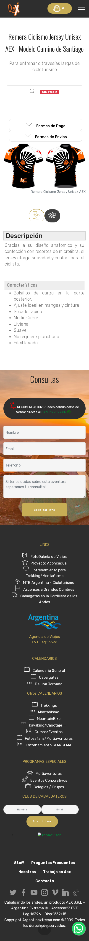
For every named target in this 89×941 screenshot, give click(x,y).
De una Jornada (48, 684)
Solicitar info (44, 509)
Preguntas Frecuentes (53, 863)
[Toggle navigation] (81, 7)
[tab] (45, 124)
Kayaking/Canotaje (45, 725)
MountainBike (48, 719)
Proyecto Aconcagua (49, 563)
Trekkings (48, 705)
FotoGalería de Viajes (49, 556)
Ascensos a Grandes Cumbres (48, 589)
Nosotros (27, 872)
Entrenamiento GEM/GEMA (48, 745)
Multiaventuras (49, 773)
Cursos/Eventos (49, 732)
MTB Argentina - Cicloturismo (48, 582)
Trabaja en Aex (57, 872)
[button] (45, 124)
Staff (19, 863)
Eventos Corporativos (48, 780)
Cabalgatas (48, 677)
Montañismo (48, 712)
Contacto (44, 881)
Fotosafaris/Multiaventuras (49, 738)
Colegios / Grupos (49, 787)
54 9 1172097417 (54, 412)
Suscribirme (42, 821)
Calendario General (48, 670)
